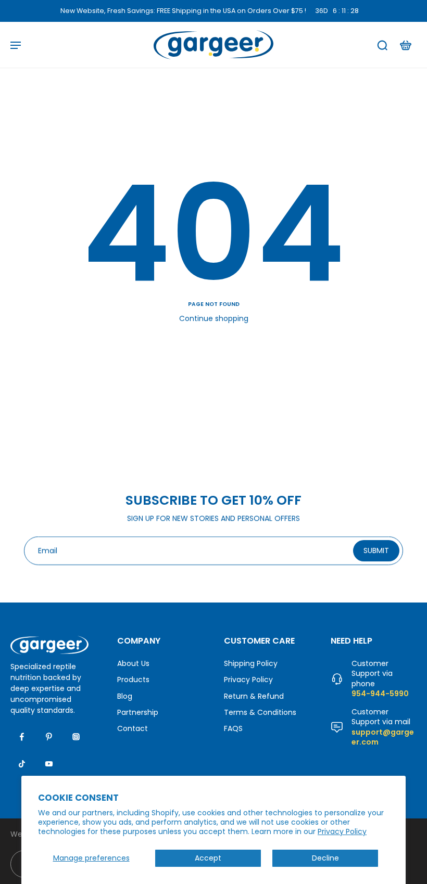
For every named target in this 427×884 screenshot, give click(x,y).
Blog (124, 696)
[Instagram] (76, 736)
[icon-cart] (405, 44)
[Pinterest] (48, 736)
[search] (382, 44)
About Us (133, 664)
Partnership (137, 713)
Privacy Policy (342, 831)
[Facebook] (21, 736)
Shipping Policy (251, 664)
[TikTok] (21, 763)
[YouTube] (48, 763)
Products (133, 680)
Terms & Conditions (260, 713)
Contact (132, 729)
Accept (208, 858)
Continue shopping (213, 318)
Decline (325, 858)
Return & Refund (254, 696)
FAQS (233, 729)
